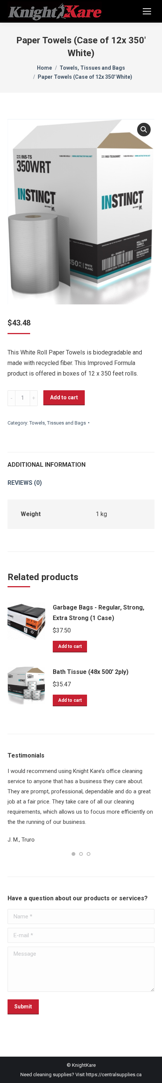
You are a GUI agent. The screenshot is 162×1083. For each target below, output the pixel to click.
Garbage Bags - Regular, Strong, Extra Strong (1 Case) (98, 613)
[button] (144, 129)
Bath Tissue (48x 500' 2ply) (90, 671)
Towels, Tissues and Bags (57, 423)
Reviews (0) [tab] (25, 482)
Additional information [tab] (47, 464)
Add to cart (64, 397)
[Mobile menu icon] (146, 11)
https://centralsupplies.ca (114, 1054)
